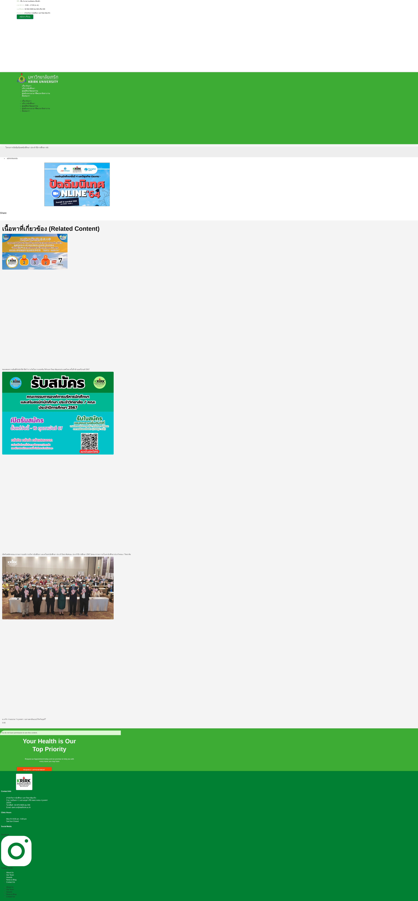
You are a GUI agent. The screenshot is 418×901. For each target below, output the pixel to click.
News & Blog (11, 880)
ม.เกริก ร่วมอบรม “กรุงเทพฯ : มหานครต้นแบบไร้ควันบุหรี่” (24, 719)
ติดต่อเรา (26, 96)
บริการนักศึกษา (28, 88)
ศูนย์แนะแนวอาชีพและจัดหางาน (36, 93)
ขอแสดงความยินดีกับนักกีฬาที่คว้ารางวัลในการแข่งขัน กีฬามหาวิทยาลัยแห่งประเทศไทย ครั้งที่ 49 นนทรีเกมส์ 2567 (46, 369)
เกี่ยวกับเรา (26, 86)
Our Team (10, 875)
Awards (9, 877)
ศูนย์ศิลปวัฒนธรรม (30, 91)
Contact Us (10, 882)
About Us (9, 872)
